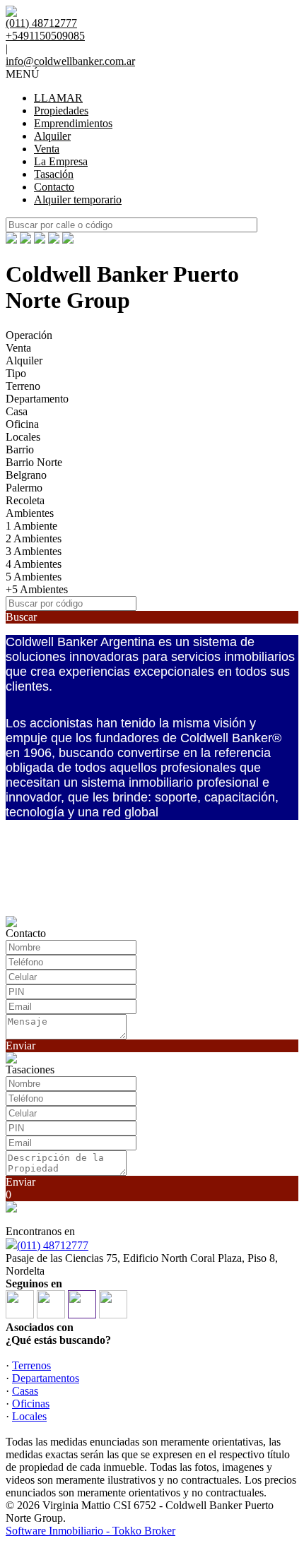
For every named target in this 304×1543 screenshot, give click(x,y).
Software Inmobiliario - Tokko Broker (90, 1531)
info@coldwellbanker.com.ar (70, 61)
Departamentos (45, 1378)
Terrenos (31, 1365)
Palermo (24, 488)
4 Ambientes (34, 564)
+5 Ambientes (37, 589)
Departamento (37, 399)
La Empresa (61, 161)
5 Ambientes (34, 577)
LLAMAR (58, 98)
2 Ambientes (34, 538)
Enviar (20, 1045)
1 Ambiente (31, 526)
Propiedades (61, 111)
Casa (17, 411)
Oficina (22, 424)
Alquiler (52, 136)
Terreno (23, 386)
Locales (23, 437)
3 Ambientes (34, 551)
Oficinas (30, 1404)
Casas (25, 1391)
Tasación (54, 174)
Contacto (54, 187)
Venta (46, 149)
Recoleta (25, 500)
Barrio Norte (34, 462)
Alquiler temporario (78, 199)
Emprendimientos (73, 123)
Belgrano (26, 475)
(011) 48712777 (52, 1245)
